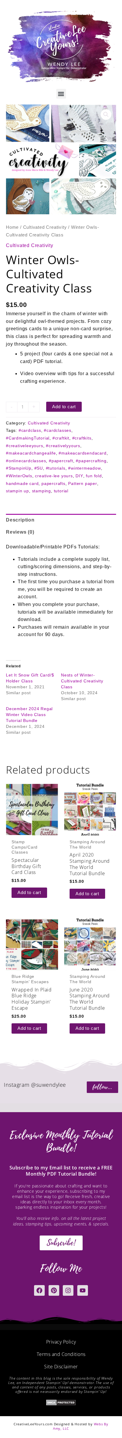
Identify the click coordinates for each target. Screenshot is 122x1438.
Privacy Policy (61, 1342)
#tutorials (55, 468)
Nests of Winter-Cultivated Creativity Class (82, 681)
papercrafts (53, 483)
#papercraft (61, 460)
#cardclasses (57, 430)
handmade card (22, 483)
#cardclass (30, 430)
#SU (38, 468)
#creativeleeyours (24, 445)
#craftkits (82, 438)
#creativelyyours (63, 445)
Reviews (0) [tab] (20, 532)
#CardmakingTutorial (27, 438)
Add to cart (64, 406)
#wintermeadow (84, 468)
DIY (79, 475)
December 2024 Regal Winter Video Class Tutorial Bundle (29, 714)
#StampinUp (18, 468)
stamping (41, 490)
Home (12, 227)
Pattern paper (82, 483)
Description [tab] (20, 519)
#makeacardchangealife (31, 453)
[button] (61, 94)
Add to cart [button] (29, 892)
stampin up (17, 490)
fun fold (94, 475)
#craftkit (60, 438)
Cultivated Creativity (45, 227)
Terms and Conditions (61, 1354)
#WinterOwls (19, 475)
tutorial (61, 490)
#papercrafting (91, 460)
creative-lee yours (54, 475)
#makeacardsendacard (82, 453)
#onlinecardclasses (26, 460)
